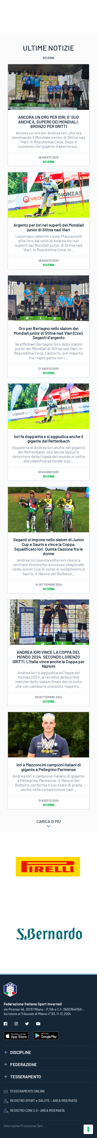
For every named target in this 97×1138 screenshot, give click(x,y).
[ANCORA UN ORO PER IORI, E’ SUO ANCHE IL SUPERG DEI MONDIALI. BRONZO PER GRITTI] (48, 86)
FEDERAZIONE (23, 1064)
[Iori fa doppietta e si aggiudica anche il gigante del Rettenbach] (48, 405)
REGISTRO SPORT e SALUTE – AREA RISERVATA (43, 1101)
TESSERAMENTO (25, 1076)
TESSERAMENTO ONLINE (27, 1091)
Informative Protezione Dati (23, 1126)
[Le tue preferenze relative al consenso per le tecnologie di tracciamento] (88, 1129)
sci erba (48, 161)
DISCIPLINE (20, 1052)
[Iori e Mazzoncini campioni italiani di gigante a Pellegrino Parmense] (48, 734)
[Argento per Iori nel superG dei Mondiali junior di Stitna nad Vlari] (48, 194)
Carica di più (49, 821)
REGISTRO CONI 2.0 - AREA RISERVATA (37, 1110)
